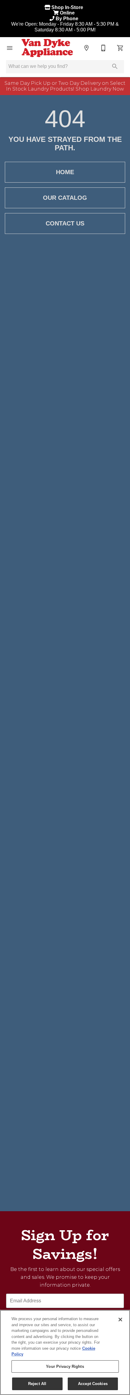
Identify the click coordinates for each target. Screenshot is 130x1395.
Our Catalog (65, 197)
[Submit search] (115, 66)
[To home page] (47, 48)
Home (65, 172)
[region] (65, 1352)
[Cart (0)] (120, 48)
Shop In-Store (68, 7)
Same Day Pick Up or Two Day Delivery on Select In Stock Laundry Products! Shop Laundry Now (65, 85)
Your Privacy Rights (65, 1366)
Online (68, 12)
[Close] (120, 1319)
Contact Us (65, 223)
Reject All (37, 1383)
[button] (9, 48)
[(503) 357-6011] (103, 48)
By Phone (67, 18)
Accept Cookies (93, 1383)
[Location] (86, 48)
